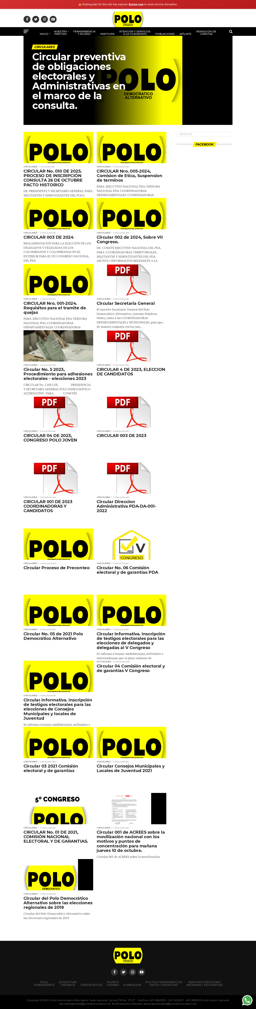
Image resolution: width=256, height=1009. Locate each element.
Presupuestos (91, 985)
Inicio (44, 33)
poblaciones (165, 33)
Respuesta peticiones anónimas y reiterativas (204, 984)
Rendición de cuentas (206, 32)
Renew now (136, 4)
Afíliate (185, 33)
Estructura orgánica (68, 984)
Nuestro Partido (60, 32)
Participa (107, 33)
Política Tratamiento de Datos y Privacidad (163, 984)
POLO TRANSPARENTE (44, 984)
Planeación (132, 985)
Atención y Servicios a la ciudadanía (134, 32)
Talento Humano (113, 984)
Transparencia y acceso (84, 32)
